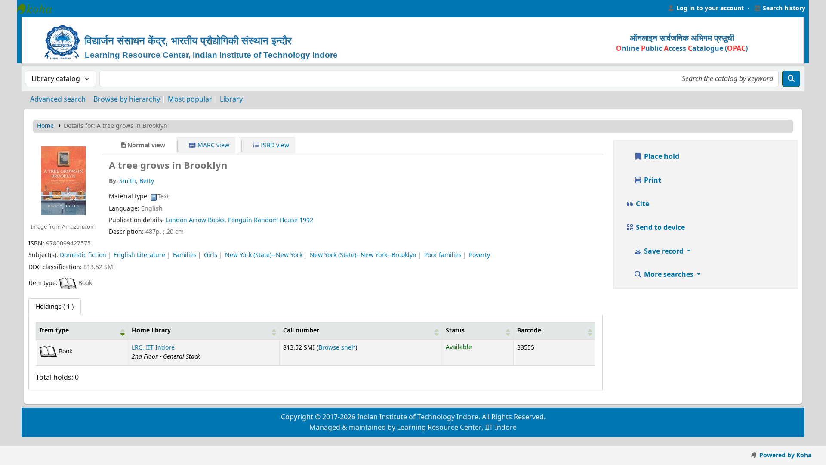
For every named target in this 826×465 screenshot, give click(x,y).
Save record (663, 251)
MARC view (212, 145)
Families (185, 255)
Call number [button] (301, 330)
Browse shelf (336, 347)
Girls (210, 255)
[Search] (791, 79)
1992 (306, 220)
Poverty (479, 255)
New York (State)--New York (263, 255)
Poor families (443, 255)
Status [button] (455, 330)
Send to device (659, 228)
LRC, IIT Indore (153, 347)
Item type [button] (54, 330)
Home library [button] (151, 330)
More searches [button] (668, 275)
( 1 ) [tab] (55, 306)
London (176, 220)
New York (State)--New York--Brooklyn (363, 255)
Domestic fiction (83, 255)
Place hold (660, 157)
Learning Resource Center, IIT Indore (38, 8)
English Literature (139, 255)
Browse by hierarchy (126, 99)
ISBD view (274, 145)
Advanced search (58, 99)
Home (45, 125)
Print (651, 180)
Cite (641, 204)
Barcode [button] (529, 330)
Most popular (190, 99)
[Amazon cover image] (63, 180)
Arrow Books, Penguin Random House (243, 220)
